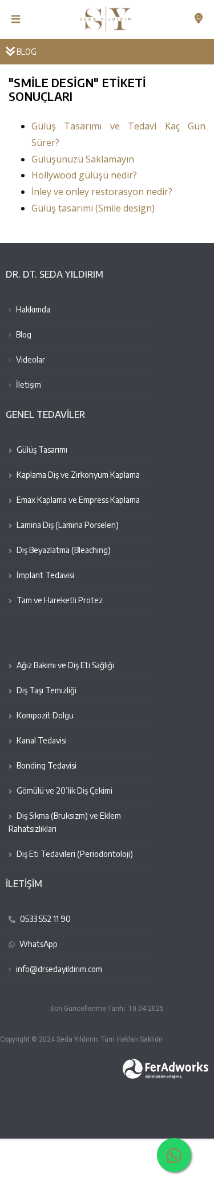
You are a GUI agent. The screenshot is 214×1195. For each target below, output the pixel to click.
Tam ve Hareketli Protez (59, 600)
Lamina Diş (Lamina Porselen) (67, 525)
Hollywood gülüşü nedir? (84, 175)
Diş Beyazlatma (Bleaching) (63, 550)
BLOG (26, 51)
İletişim (27, 384)
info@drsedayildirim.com (59, 969)
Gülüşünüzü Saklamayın (82, 159)
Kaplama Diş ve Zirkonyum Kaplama (77, 474)
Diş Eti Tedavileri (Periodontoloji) (74, 854)
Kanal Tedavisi (41, 740)
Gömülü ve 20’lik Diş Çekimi (63, 790)
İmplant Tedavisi (44, 575)
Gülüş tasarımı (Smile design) (93, 208)
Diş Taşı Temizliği (45, 690)
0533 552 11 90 (44, 919)
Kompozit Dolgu (44, 715)
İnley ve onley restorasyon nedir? (101, 191)
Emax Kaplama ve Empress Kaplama (77, 500)
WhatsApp (38, 944)
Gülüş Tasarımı (41, 449)
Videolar (29, 359)
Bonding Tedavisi (45, 765)
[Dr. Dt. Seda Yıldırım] (106, 14)
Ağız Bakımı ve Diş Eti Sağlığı (64, 665)
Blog (22, 334)
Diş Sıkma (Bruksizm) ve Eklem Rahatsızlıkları (65, 822)
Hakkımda (32, 309)
